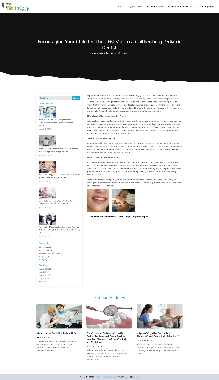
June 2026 (43, 275)
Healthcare (151, 6)
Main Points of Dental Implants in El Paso (57, 333)
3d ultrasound (44, 247)
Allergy (41, 260)
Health (141, 6)
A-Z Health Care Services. (106, 377)
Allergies (42, 257)
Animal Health (174, 6)
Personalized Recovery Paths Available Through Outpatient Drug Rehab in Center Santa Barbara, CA (59, 230)
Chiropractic (208, 6)
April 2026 (42, 281)
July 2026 (42, 272)
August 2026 (44, 269)
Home (120, 6)
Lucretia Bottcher (101, 53)
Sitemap (135, 377)
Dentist (162, 6)
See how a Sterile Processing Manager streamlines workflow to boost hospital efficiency (56, 123)
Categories (131, 6)
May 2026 (42, 278)
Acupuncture (44, 250)
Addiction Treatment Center (50, 253)
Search (76, 98)
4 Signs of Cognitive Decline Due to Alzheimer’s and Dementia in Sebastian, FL (158, 335)
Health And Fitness (191, 6)
